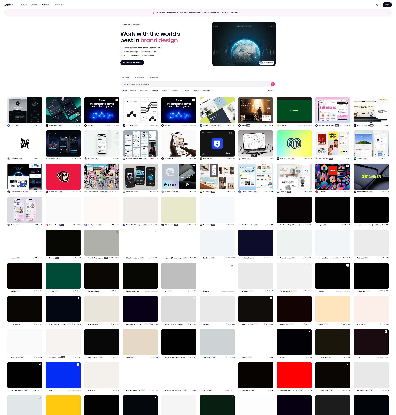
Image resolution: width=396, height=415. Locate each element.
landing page (143, 90)
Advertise (116, 125)
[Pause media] (216, 63)
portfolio (164, 90)
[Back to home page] (8, 4)
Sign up (378, 5)
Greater (270, 65)
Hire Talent (33, 5)
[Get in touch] (30, 120)
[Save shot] (34, 120)
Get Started (234, 12)
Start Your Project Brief (133, 62)
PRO (17, 125)
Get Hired (45, 5)
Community (58, 5)
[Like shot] (39, 120)
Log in (387, 5)
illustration (196, 90)
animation (186, 90)
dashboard (133, 90)
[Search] (273, 84)
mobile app (155, 90)
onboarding (206, 90)
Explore (22, 5)
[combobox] (194, 84)
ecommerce (174, 90)
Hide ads (108, 125)
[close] (388, 12)
